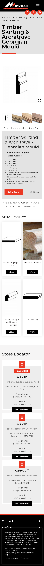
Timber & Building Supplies (20, 55)
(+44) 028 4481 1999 (22, 444)
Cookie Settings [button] (12, 558)
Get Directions (21, 410)
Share (36, 192)
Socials (7, 527)
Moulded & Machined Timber (26, 128)
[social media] (27, 12)
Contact (7, 521)
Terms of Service (27, 553)
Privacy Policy (10, 553)
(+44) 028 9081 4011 (22, 491)
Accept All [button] (25, 558)
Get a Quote (13, 192)
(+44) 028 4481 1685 (26, 206)
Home (5, 17)
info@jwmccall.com (22, 404)
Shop (6, 128)
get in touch (32, 203)
